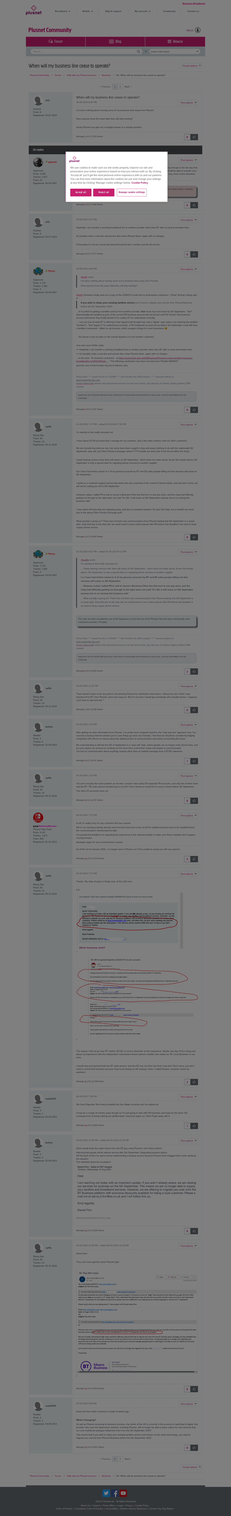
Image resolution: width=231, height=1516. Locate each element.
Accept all (81, 192)
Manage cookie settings (132, 192)
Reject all (104, 192)
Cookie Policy (140, 182)
